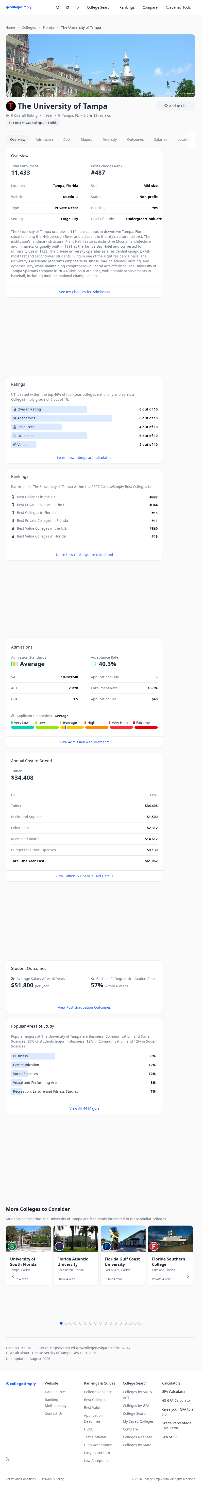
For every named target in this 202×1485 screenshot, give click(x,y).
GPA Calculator (174, 1391)
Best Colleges (136, 486)
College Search (135, 1413)
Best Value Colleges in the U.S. (42, 528)
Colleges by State (137, 1445)
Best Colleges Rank (106, 166)
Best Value (92, 1407)
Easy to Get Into (97, 1452)
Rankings (127, 7)
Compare (150, 7)
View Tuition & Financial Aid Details (84, 876)
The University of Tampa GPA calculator (64, 1352)
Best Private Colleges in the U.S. (43, 504)
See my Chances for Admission (84, 291)
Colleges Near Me (137, 1437)
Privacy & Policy (53, 1479)
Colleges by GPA (136, 1405)
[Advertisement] (84, 336)
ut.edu (68, 196)
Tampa (58, 185)
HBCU (88, 1429)
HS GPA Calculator (176, 1400)
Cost (66, 139)
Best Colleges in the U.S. (37, 497)
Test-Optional (95, 1437)
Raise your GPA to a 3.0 (177, 1411)
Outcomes (135, 139)
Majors (86, 139)
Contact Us (54, 1413)
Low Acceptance (97, 1460)
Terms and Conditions (21, 1479)
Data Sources (56, 1391)
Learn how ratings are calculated (84, 457)
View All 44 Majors (84, 1108)
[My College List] (77, 7)
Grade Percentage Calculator (176, 1425)
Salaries (160, 139)
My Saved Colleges (138, 1421)
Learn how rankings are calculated (84, 554)
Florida (72, 185)
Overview (17, 139)
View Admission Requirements (84, 742)
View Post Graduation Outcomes (84, 1007)
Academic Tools (178, 7)
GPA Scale (170, 1436)
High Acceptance (98, 1445)
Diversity (109, 139)
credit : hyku (172, 93)
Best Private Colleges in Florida (42, 520)
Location (184, 139)
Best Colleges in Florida (36, 512)
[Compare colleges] (67, 7)
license (188, 93)
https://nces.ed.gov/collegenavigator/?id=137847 (90, 1347)
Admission (44, 139)
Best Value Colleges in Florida (41, 536)
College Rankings (98, 1391)
